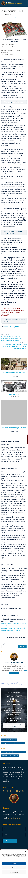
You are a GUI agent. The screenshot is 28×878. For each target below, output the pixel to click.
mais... (25, 657)
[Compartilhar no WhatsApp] (16, 670)
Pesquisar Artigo (5, 631)
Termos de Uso (6, 840)
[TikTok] (20, 778)
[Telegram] (10, 778)
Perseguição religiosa (9, 326)
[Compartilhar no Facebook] (3, 670)
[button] (25, 851)
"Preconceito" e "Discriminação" (11, 49)
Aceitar (14, 863)
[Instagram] (7, 778)
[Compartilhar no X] (7, 670)
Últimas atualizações (19, 327)
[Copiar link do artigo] (20, 670)
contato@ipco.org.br (14, 805)
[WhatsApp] (23, 778)
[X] (13, 778)
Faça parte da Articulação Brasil (14, 713)
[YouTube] (17, 778)
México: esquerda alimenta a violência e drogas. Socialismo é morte (14, 415)
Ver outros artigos (14, 660)
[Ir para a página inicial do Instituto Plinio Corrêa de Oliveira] (14, 785)
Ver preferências (14, 872)
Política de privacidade (19, 840)
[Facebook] (4, 778)
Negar (14, 868)
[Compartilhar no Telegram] (11, 670)
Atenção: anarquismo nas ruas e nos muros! (14, 373)
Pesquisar (22, 633)
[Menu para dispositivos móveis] (25, 3)
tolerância (11, 327)
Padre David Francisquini (9, 44)
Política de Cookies (9, 875)
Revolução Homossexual (8, 50)
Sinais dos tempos (14, 394)
